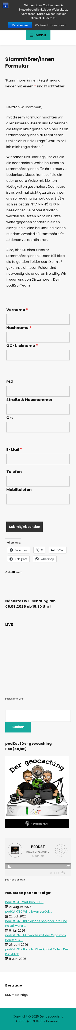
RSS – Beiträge (16, 994)
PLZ (9, 382)
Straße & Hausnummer (29, 400)
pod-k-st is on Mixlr (15, 879)
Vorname (17, 310)
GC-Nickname (22, 346)
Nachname (18, 328)
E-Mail (14, 449)
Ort (9, 418)
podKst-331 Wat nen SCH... (24, 902)
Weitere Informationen (50, 25)
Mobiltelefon (19, 490)
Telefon (14, 472)
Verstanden (20, 25)
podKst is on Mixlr (14, 698)
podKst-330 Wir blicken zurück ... (28, 911)
